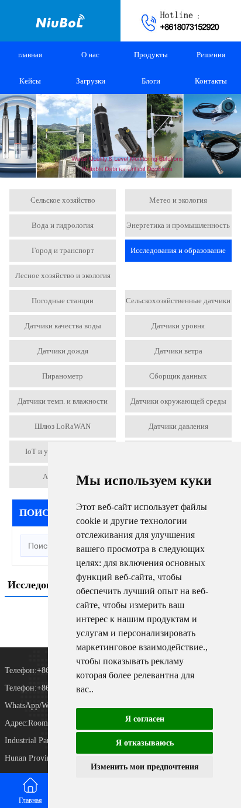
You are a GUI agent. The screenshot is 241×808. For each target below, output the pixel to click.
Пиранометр (62, 376)
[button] (103, 167)
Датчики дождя (62, 350)
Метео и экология (178, 200)
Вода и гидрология (63, 225)
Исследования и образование (178, 250)
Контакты (211, 81)
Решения (211, 54)
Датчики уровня (178, 325)
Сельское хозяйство (62, 200)
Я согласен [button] (144, 719)
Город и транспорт (63, 250)
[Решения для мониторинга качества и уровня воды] (120, 136)
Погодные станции (63, 300)
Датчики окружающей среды (178, 401)
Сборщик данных (178, 376)
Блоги (151, 81)
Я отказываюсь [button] (145, 742)
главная (30, 54)
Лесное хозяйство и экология (63, 275)
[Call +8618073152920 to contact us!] (180, 20)
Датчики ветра (178, 350)
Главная (30, 800)
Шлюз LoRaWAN (63, 426)
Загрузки (90, 81)
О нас (90, 54)
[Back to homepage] (60, 20)
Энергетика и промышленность (178, 225)
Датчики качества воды (63, 325)
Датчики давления (178, 426)
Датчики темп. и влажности (63, 401)
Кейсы (30, 81)
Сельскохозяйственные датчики (178, 300)
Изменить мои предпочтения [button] (145, 766)
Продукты (151, 54)
